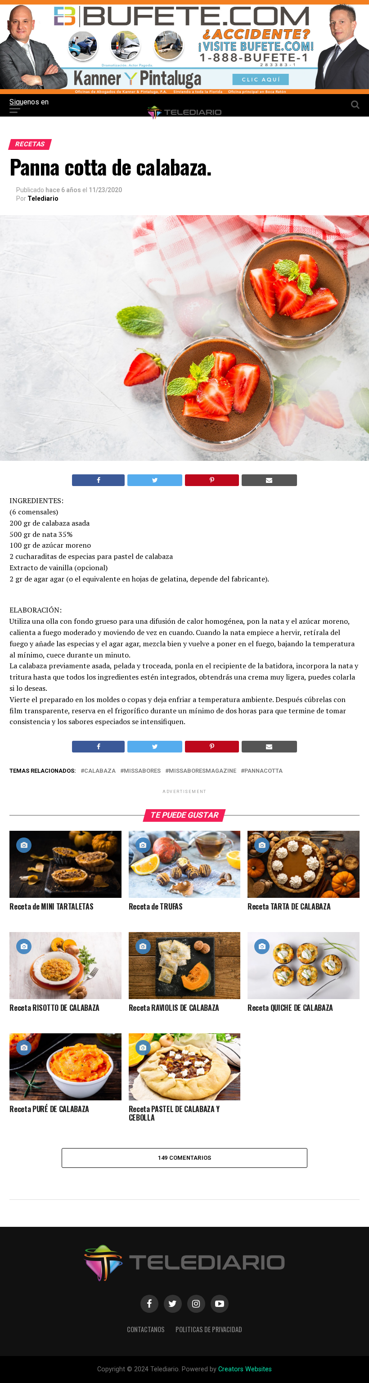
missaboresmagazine (202, 771)
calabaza (100, 771)
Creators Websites (245, 1369)
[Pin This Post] (211, 480)
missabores (142, 771)
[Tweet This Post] (154, 480)
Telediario (42, 198)
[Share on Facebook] (98, 480)
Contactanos (146, 1329)
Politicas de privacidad (209, 1329)
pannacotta (263, 771)
